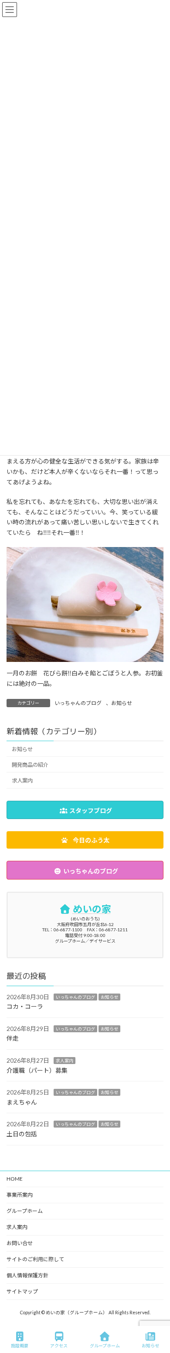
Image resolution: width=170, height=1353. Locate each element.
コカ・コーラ (25, 1006)
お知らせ (121, 703)
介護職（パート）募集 (37, 1070)
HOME (15, 1178)
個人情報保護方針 (27, 1275)
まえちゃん (22, 1102)
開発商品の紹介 (30, 765)
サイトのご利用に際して (35, 1259)
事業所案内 (20, 1195)
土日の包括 (22, 1134)
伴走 (13, 1038)
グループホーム (25, 1211)
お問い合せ (20, 1243)
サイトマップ (22, 1291)
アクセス (59, 1345)
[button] (85, 840)
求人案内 (22, 780)
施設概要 (19, 1345)
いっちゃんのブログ (78, 703)
